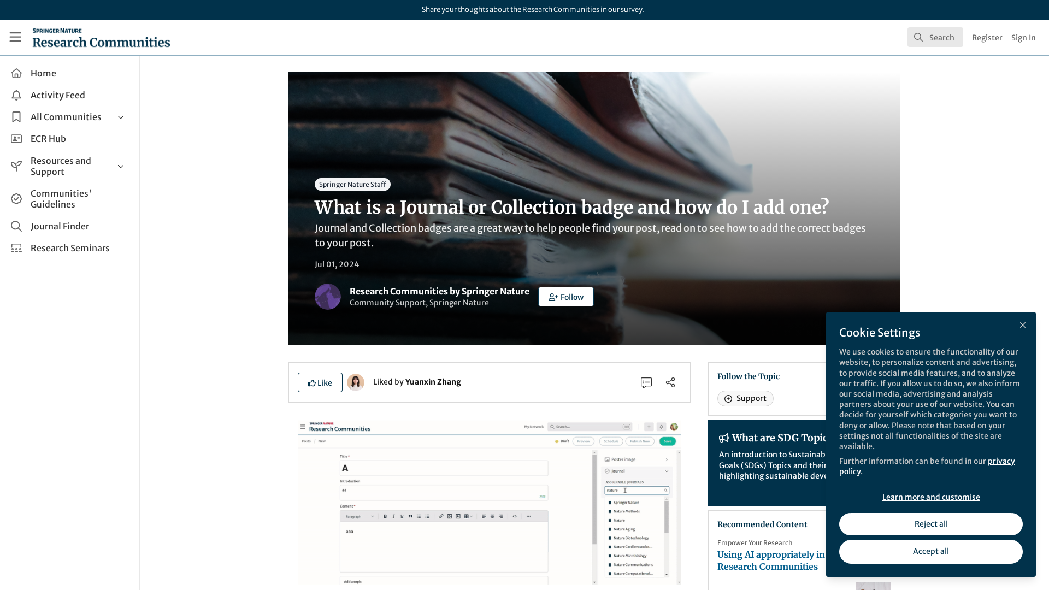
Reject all (931, 524)
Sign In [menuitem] (1023, 38)
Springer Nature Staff (352, 184)
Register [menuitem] (987, 38)
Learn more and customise (931, 497)
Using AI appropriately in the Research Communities (779, 560)
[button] (566, 296)
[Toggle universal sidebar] (15, 37)
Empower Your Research (755, 543)
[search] (935, 37)
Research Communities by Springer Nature (439, 291)
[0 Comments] (646, 382)
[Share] (670, 382)
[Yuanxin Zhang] (355, 381)
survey (631, 9)
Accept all (931, 551)
